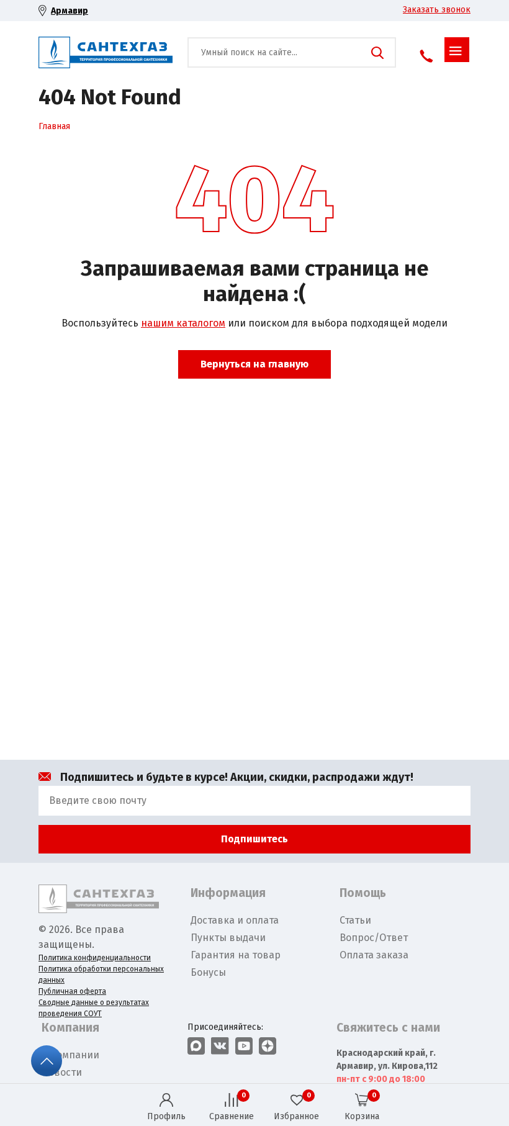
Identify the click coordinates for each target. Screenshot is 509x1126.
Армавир (69, 11)
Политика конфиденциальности (94, 957)
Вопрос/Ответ (374, 938)
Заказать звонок (437, 9)
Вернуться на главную (254, 364)
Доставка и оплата (235, 920)
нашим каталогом (183, 323)
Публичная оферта (72, 991)
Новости (62, 1072)
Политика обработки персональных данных (101, 974)
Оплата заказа (374, 955)
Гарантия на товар (236, 955)
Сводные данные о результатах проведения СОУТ (93, 1008)
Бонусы (208, 972)
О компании (70, 1055)
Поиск (377, 52)
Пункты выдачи (228, 938)
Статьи (355, 920)
